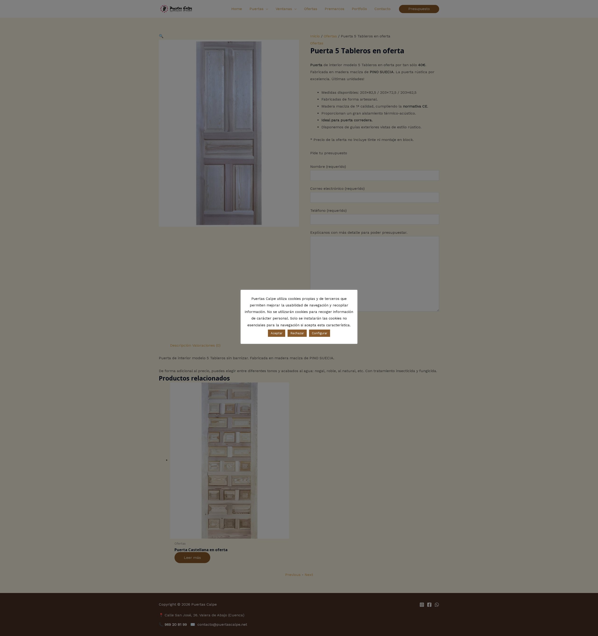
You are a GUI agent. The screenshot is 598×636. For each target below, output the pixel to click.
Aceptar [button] (276, 333)
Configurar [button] (319, 333)
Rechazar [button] (297, 333)
